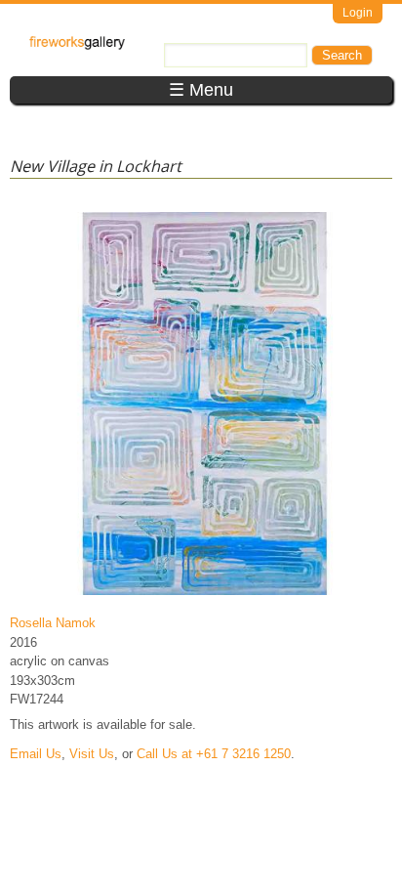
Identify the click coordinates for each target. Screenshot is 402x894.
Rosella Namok (53, 623)
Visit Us (91, 753)
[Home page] (77, 45)
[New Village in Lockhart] (205, 594)
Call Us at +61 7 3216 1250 (214, 753)
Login (357, 13)
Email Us (35, 753)
